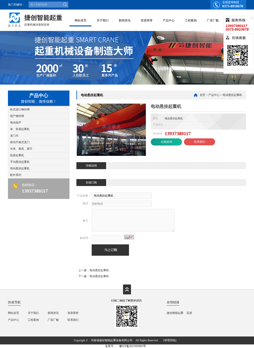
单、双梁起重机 (20, 129)
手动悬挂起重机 (20, 161)
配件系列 (15, 175)
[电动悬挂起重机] (111, 154)
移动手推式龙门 (20, 142)
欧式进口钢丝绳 (20, 109)
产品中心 (169, 20)
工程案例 (191, 20)
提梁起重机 (17, 155)
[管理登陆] (169, 340)
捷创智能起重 (175, 312)
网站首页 (81, 20)
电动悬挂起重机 (20, 168)
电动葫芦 (15, 122)
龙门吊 (14, 135)
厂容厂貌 (213, 20)
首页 (202, 95)
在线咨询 (166, 141)
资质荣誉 (147, 20)
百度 (189, 312)
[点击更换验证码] (129, 237)
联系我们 (199, 141)
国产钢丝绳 (17, 116)
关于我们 (103, 20)
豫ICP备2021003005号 (132, 346)
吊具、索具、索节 (21, 148)
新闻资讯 (125, 20)
